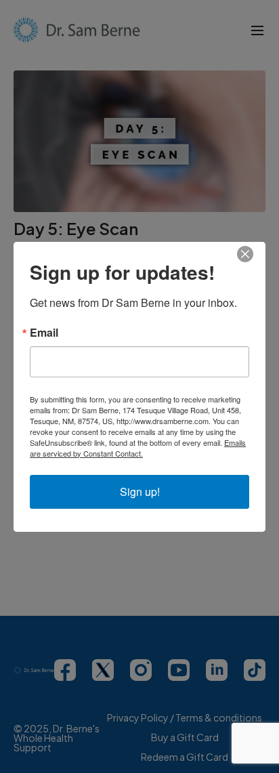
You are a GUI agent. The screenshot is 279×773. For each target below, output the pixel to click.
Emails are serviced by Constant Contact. (138, 448)
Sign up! (140, 491)
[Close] (253, 254)
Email (44, 332)
